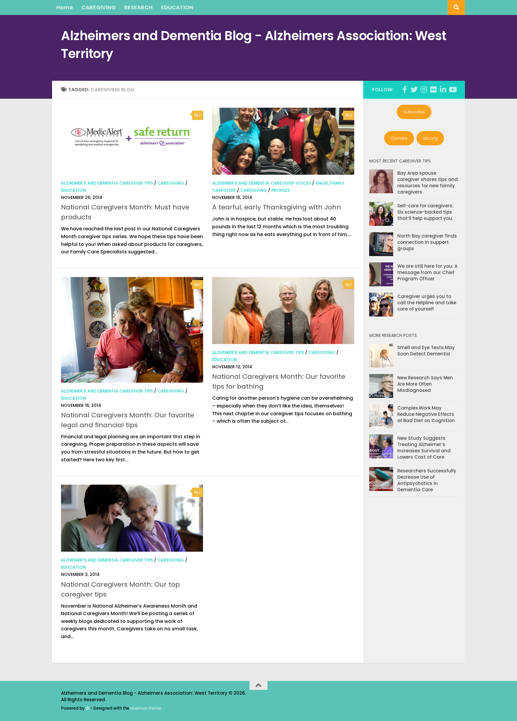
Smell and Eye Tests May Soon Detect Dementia (426, 350)
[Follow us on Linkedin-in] (442, 89)
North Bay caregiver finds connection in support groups (427, 242)
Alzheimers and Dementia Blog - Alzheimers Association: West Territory (253, 45)
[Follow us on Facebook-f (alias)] (404, 89)
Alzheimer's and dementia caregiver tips (107, 183)
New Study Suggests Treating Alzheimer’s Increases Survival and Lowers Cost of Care (424, 447)
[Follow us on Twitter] (414, 89)
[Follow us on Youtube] (452, 89)
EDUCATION (177, 7)
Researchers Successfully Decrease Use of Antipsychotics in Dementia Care (426, 480)
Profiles (280, 190)
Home (64, 7)
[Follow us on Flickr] (433, 89)
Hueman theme (145, 708)
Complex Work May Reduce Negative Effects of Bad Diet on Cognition (426, 414)
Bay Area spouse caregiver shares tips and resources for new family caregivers (427, 182)
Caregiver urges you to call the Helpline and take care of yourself (426, 302)
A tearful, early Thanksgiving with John (276, 207)
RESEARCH (138, 7)
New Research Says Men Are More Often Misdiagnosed (425, 384)
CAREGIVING (98, 7)
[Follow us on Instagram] (423, 89)
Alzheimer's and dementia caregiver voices (261, 183)
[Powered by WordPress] (87, 708)
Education (73, 190)
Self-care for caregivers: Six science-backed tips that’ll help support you (425, 212)
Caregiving (170, 183)
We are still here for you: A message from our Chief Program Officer (427, 272)
